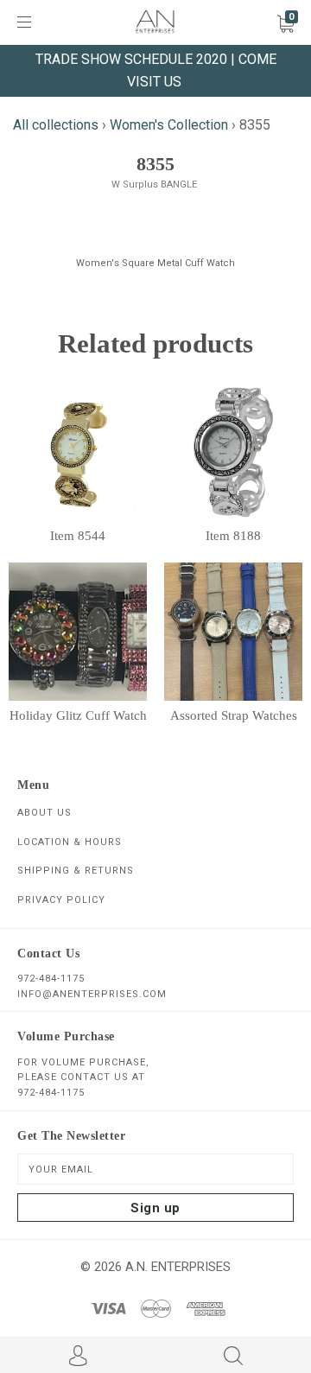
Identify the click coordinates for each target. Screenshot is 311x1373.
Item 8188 (233, 536)
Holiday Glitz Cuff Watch (78, 715)
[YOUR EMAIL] (155, 1169)
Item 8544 (77, 536)
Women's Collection (169, 125)
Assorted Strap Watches (233, 715)
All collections (55, 125)
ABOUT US (44, 812)
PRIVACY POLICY (61, 900)
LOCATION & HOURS (69, 842)
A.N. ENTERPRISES (178, 1266)
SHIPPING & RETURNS (75, 870)
